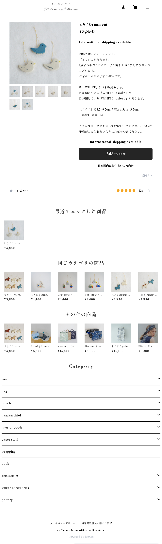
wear (5, 379)
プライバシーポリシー (62, 523)
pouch (6, 403)
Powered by (77, 536)
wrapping (8, 451)
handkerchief (11, 415)
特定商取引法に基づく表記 (97, 523)
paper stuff (10, 439)
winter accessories (15, 488)
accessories (10, 476)
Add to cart (115, 154)
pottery (7, 500)
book (5, 463)
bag (4, 391)
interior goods (12, 427)
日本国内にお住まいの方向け (116, 165)
